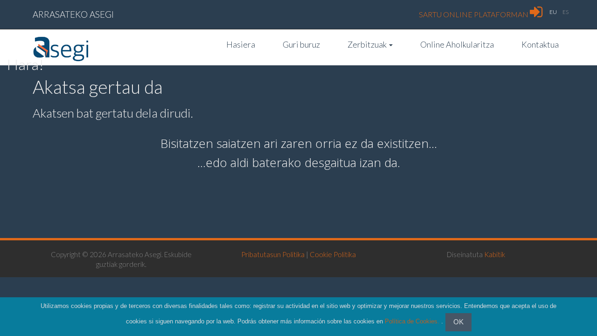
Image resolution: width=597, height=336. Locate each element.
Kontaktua (540, 44)
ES (565, 11)
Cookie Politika (333, 254)
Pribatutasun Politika (273, 254)
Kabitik (494, 254)
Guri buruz (301, 44)
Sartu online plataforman (474, 14)
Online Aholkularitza (457, 44)
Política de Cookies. (412, 321)
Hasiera (240, 44)
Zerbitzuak (367, 44)
